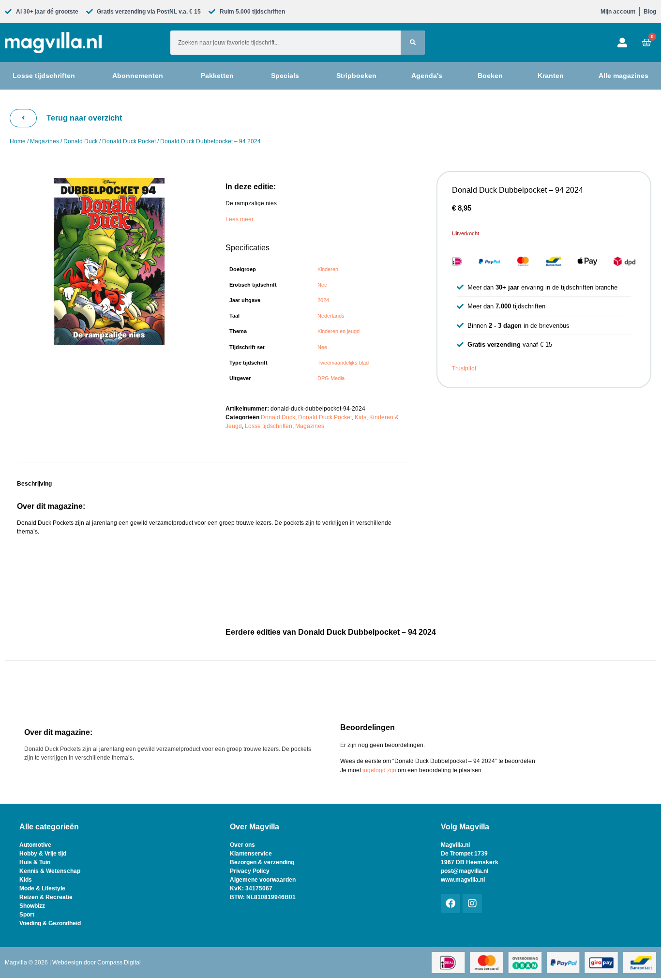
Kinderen (327, 269)
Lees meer (239, 219)
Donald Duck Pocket (129, 141)
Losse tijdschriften (268, 426)
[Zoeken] (413, 43)
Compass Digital (119, 962)
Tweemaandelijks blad (343, 363)
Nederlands (331, 316)
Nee (322, 285)
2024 (323, 300)
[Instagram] (472, 903)
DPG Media (331, 378)
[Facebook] (450, 903)
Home (18, 141)
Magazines (44, 141)
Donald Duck (80, 141)
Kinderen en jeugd (338, 331)
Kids (360, 417)
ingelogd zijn (379, 770)
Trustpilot (464, 368)
